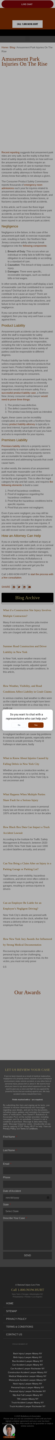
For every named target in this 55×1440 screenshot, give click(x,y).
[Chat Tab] (27, 720)
